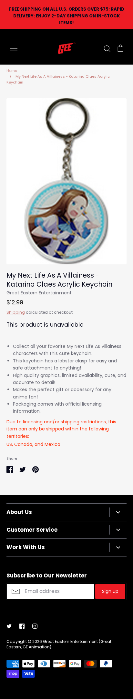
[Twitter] (9, 626)
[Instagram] (34, 626)
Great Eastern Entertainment (39, 293)
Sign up (110, 591)
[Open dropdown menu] (118, 512)
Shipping (15, 312)
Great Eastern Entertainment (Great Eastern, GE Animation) (58, 644)
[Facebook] (21, 626)
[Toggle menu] (13, 48)
